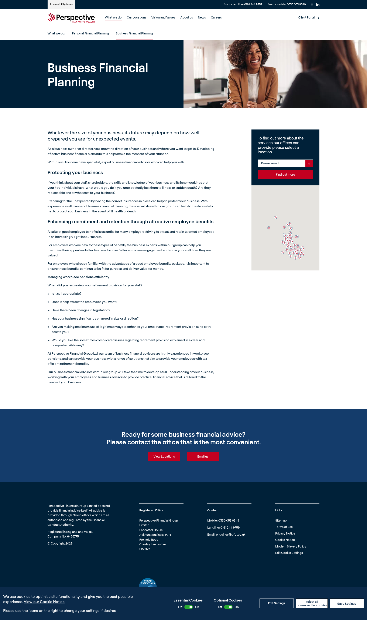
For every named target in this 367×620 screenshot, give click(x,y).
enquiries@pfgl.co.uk (230, 534)
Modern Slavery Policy (290, 546)
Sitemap (281, 520)
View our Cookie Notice (44, 601)
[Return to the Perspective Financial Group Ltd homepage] (71, 18)
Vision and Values (163, 17)
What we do (113, 17)
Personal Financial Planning (90, 33)
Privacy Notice (285, 533)
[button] (275, 217)
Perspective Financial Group (72, 353)
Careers (216, 17)
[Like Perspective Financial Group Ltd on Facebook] (312, 4)
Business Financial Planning (134, 33)
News (202, 17)
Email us (202, 456)
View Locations (164, 456)
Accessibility (61, 4)
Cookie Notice (285, 540)
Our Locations (136, 17)
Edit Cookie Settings (289, 553)
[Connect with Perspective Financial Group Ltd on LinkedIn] (317, 4)
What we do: (56, 33)
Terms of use (284, 527)
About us (186, 17)
